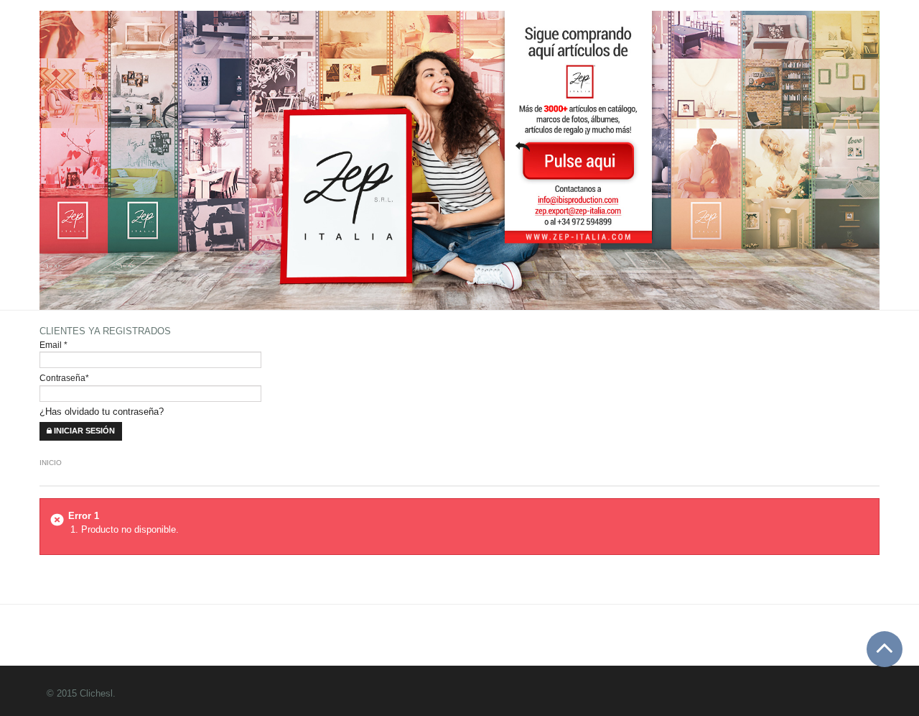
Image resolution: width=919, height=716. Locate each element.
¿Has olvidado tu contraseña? (101, 411)
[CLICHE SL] (403, 360)
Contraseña (64, 377)
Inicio (50, 463)
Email (53, 344)
